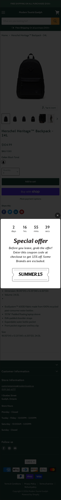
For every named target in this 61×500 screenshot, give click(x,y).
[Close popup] (57, 215)
